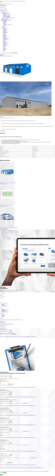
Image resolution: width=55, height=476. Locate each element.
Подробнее (47, 471)
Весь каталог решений (6, 13)
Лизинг (4, 23)
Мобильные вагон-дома (5, 311)
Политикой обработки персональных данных (29, 336)
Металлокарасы (4, 310)
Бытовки (4, 14)
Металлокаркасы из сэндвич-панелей (9, 17)
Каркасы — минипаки (6, 15)
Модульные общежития (7, 16)
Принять (1, 472)
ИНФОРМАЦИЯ (4, 20)
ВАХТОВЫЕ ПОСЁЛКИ (5, 19)
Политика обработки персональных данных (7, 324)
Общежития (3, 305)
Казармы (3, 304)
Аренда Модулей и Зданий (7, 24)
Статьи (4, 25)
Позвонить (1, 475)
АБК (2, 18)
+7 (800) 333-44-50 (3, 10)
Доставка (3, 315)
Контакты (3, 26)
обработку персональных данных (11, 336)
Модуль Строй (4, 12)
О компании (5, 21)
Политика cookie (2, 325)
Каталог (1, 55)
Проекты (4, 22)
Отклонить (4, 472)
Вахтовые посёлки (4, 303)
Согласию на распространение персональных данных (35, 467)
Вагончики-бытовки (5, 309)
